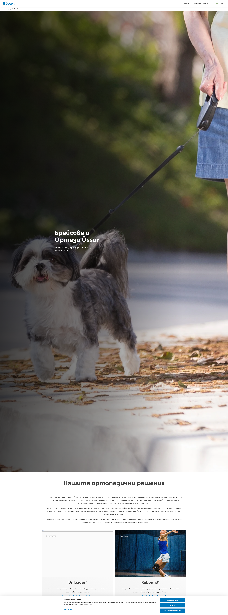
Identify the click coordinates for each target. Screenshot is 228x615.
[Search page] (222, 3)
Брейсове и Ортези (201, 3)
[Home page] (9, 3)
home (5, 9)
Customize (171, 605)
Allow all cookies (172, 600)
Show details (68, 609)
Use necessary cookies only (172, 610)
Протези (186, 3)
